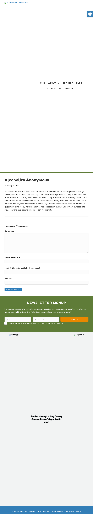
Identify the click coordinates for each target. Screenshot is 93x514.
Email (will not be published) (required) (22, 268)
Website (8, 278)
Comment (9, 231)
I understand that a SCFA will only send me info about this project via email (35, 323)
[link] (90, 14)
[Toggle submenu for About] (58, 83)
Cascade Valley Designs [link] (72, 511)
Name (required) (12, 257)
